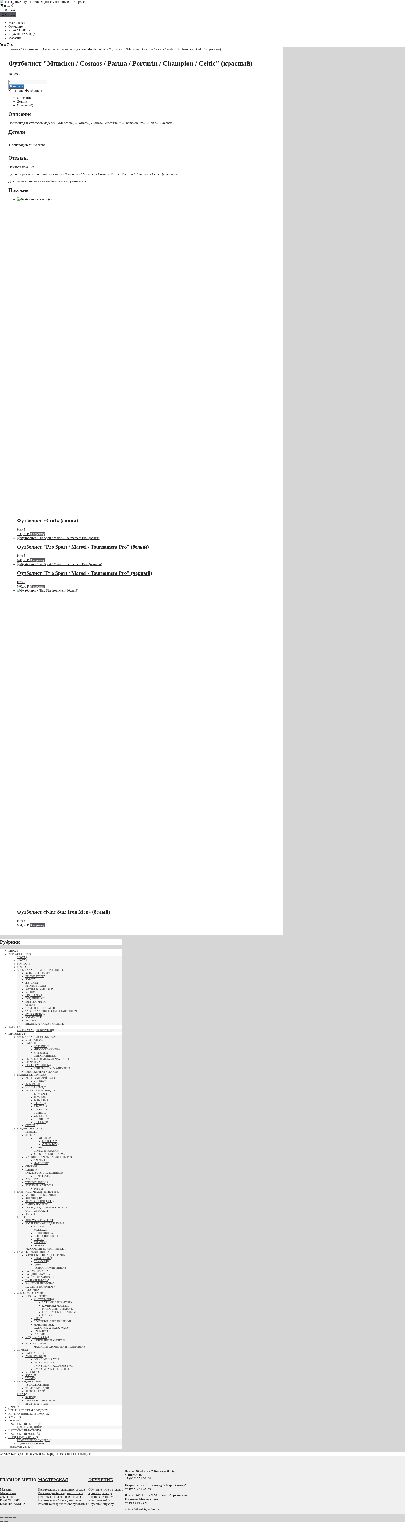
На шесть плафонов (39, 1286)
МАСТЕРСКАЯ (53, 1479)
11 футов (40, 1096)
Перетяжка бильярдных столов (59, 1496)
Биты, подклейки (37, 973)
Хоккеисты (33, 1017)
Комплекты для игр (39, 989)
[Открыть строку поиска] (10, 6)
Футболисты (97, 49)
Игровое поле (35, 985)
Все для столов (27, 1128)
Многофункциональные (59, 1312)
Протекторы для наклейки (52, 1321)
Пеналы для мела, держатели (45, 1059)
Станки (39, 1334)
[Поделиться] (10, 1517)
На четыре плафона (39, 1283)
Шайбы (30, 1020)
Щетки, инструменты (49, 1340)
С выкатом (49, 1144)
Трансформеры (19, 1446)
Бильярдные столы (30, 1074)
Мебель (13, 1420)
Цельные (40, 1122)
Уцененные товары (30, 1443)
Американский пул (39, 1078)
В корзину (16, 86)
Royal (29, 1375)
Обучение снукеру (101, 1504)
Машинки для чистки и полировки (59, 1346)
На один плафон (37, 1274)
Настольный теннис (23, 1423)
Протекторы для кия (48, 1236)
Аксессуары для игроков (34, 1036)
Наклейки (32, 1043)
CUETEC (38, 1112)
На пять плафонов (38, 1277)
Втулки (39, 1226)
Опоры (30, 1166)
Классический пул (100, 1500)
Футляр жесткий (36, 1387)
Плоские (31, 1289)
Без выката (49, 1141)
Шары (21, 1394)
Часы (28, 1213)
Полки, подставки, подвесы (44, 1207)
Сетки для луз (43, 1138)
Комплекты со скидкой (33, 1440)
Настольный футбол (23, 1430)
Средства (40, 1331)
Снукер (30, 1125)
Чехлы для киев (28, 1381)
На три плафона (36, 1280)
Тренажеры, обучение (40, 1071)
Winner (30, 1378)
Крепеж (30, 1131)
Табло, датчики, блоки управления (49, 1011)
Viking (38, 1081)
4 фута (21, 960)
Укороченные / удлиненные (44, 1248)
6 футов (22, 966)
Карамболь (32, 1084)
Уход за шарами (36, 1343)
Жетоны (30, 982)
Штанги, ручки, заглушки (43, 1023)
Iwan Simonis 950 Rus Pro (51, 1368)
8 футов (39, 1103)
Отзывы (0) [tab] (25, 105)
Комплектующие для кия (43, 1223)
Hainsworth (33, 1353)
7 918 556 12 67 (137, 1502)
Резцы (46, 1315)
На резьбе (40, 1052)
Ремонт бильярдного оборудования (62, 1504)
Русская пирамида (39, 1090)
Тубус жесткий (36, 1384)
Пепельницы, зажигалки (51, 1068)
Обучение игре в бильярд (105, 1489)
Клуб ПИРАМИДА (22, 34)
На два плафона (36, 1270)
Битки (29, 1397)
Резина (30, 1179)
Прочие (39, 1239)
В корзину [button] (37, 534)
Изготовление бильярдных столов (61, 1489)
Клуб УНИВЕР (19, 30)
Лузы (28, 1134)
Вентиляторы (34, 976)
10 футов (40, 1093)
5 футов (22, 963)
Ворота (30, 979)
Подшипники (34, 998)
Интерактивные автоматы (28, 1413)
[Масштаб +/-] (1, 1517)
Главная (14, 49)
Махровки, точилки (56, 1308)
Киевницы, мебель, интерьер (37, 1191)
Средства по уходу (30, 1293)
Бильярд (14, 1033)
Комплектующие (54, 1305)
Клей (37, 1318)
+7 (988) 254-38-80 (138, 1478)
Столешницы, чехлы (39, 1008)
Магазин (14, 38)
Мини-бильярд (35, 1087)
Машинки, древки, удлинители (47, 1157)
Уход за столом (36, 1337)
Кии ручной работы (39, 1220)
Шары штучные (36, 1403)
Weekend (40, 1115)
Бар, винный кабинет (40, 1195)
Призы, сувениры (37, 1065)
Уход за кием (34, 1296)
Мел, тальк (32, 1040)
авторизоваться (75, 181)
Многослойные (45, 1049)
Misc (11, 950)
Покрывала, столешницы (43, 1172)
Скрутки (40, 1242)
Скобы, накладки (46, 1150)
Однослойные (44, 1055)
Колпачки (40, 1046)
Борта (38, 1188)
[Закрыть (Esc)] (14, 1517)
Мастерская (16, 22)
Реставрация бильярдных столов (60, 1493)
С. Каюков (41, 1119)
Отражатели (42, 1258)
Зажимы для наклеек (57, 1302)
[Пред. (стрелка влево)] (1, 1521)
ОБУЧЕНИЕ (100, 1479)
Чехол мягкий (35, 1391)
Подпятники (42, 1232)
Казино (13, 1417)
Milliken (31, 1372)
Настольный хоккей (23, 1433)
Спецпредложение (22, 1437)
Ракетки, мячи (35, 1001)
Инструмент (42, 1299)
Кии (19, 1217)
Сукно (21, 1349)
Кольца (39, 1229)
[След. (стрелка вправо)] (6, 1521)
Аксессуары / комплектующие (64, 49)
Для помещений (28, 1427)
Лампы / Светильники (32, 1251)
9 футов (39, 1106)
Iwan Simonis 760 (45, 1359)
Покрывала (42, 1176)
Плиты (29, 1169)
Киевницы (32, 1198)
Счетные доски (36, 1210)
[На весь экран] (6, 1517)
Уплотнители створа (48, 1153)
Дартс (12, 1407)
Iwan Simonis (34, 1356)
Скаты (38, 1147)
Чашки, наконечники (49, 1267)
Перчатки (32, 1062)
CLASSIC (39, 1109)
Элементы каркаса (38, 1185)
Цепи (37, 1264)
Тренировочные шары (40, 1400)
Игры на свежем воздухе (27, 1410)
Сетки (29, 1004)
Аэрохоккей (31, 49)
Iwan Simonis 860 (45, 1362)
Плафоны (40, 1261)
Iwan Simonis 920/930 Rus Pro (53, 1365)
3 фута (21, 957)
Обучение (15, 26)
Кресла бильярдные (38, 1201)
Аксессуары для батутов (34, 1030)
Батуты (13, 1027)
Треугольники (35, 1182)
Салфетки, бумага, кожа (51, 1327)
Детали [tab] (22, 101)
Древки (39, 1160)
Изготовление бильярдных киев (60, 1500)
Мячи (29, 992)
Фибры (38, 1245)
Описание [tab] (24, 98)
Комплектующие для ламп (44, 1255)
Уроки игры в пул (100, 1493)
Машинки (41, 1163)
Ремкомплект (43, 1324)
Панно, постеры (36, 1204)
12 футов (40, 1100)
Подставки (33, 995)
